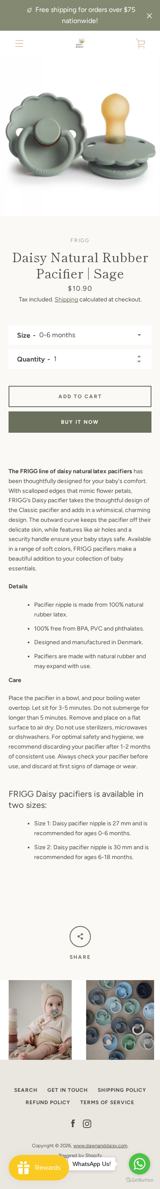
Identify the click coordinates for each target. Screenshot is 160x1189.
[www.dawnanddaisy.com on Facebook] (73, 1123)
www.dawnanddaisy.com (100, 1145)
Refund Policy (48, 1102)
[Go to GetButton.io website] (139, 1180)
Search (26, 1090)
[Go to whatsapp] (139, 1164)
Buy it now (80, 422)
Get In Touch (67, 1090)
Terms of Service (107, 1102)
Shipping (66, 299)
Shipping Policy (122, 1090)
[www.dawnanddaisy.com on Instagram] (87, 1123)
